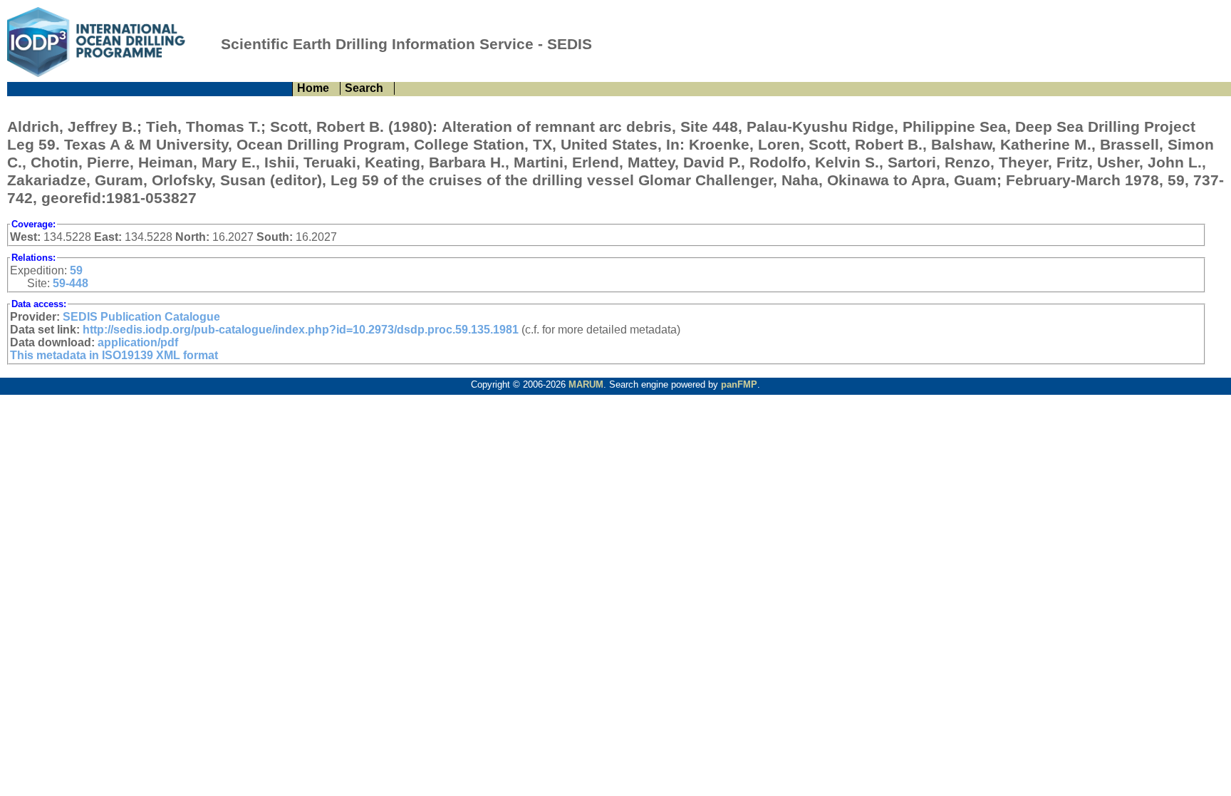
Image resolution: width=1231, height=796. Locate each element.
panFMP (739, 384)
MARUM (585, 384)
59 (76, 270)
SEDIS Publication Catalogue (141, 317)
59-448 (70, 283)
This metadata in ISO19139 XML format (114, 355)
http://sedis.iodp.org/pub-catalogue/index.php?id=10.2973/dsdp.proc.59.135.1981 (301, 330)
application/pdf (138, 342)
